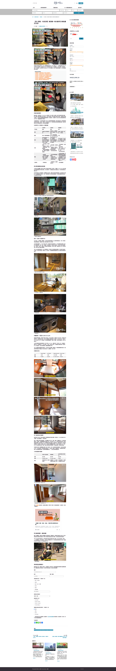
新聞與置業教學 (43, 7)
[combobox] (63, 10)
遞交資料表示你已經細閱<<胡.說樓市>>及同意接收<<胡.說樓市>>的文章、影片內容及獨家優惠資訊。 (50, 617)
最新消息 (43, 26)
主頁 (34, 7)
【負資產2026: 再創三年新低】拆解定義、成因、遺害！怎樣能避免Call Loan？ (62, 652)
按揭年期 (71, 62)
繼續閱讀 (34, 658)
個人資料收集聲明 (51, 616)
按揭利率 (71, 58)
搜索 (81, 38)
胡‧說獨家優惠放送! (68, 7)
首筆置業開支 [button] (72, 86)
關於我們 (80, 7)
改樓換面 (40, 26)
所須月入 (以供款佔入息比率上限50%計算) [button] (76, 82)
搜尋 (79, 12)
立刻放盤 (80, 3)
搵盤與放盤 (55, 7)
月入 (70, 68)
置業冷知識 (37, 650)
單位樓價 (71, 45)
